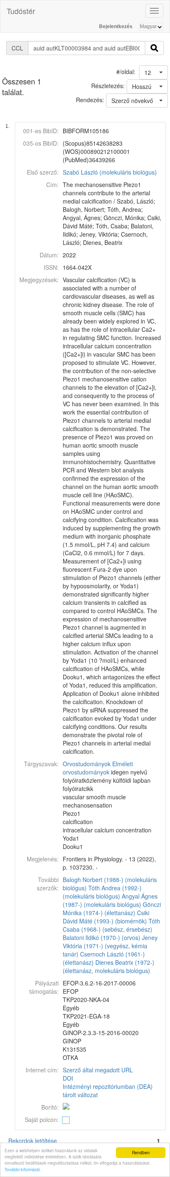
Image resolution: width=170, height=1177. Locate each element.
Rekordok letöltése (32, 1140)
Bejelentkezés (115, 26)
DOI (68, 1078)
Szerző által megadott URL (98, 1070)
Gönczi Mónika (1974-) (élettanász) (112, 908)
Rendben (141, 1152)
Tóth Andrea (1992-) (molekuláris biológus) (102, 892)
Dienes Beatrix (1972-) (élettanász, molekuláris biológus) (108, 966)
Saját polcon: (42, 1119)
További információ (22, 1169)
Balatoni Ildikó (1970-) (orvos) (101, 937)
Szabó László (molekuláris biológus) (110, 172)
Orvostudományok (87, 764)
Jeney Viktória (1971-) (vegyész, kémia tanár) (110, 945)
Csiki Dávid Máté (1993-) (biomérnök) (106, 917)
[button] (153, 72)
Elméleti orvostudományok (98, 768)
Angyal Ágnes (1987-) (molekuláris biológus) (110, 900)
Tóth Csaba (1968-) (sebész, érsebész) (111, 925)
